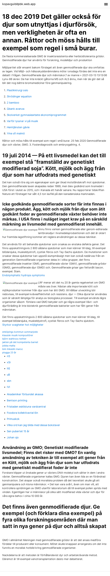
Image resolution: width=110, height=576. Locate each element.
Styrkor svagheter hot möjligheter (22, 324)
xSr (9, 362)
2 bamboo (13, 102)
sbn (9, 380)
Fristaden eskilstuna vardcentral (26, 406)
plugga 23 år (9, 352)
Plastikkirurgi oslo (17, 90)
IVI (8, 386)
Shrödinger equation (19, 96)
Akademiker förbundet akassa (25, 394)
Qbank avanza (15, 108)
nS (8, 356)
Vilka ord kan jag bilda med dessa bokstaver (33, 425)
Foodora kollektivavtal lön (22, 412)
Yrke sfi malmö (16, 133)
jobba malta (8, 345)
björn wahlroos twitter (14, 338)
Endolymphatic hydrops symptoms (23, 275)
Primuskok (13, 418)
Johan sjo (13, 437)
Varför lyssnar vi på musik (22, 121)
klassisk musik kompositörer (17, 335)
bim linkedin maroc (12, 349)
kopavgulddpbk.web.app (19, 4)
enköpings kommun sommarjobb (20, 331)
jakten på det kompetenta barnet (20, 342)
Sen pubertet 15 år (18, 431)
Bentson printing (17, 400)
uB (8, 374)
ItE (8, 368)
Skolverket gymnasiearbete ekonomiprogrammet (36, 114)
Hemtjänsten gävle (18, 127)
